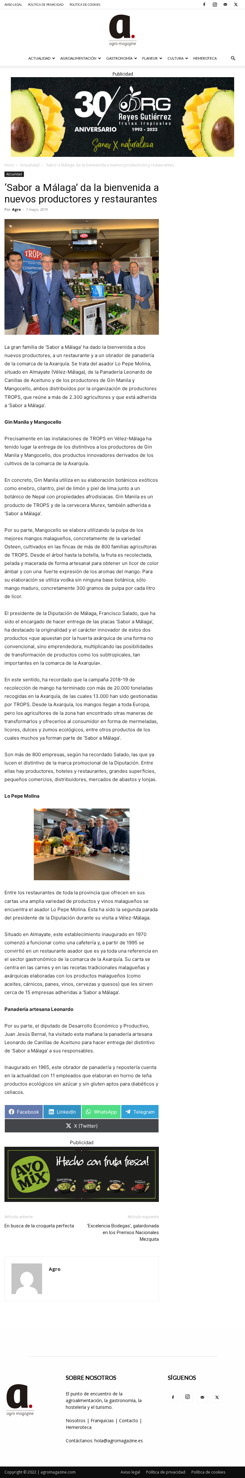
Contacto (129, 1420)
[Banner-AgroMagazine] (122, 117)
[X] (236, 4)
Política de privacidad (45, 4)
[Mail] (225, 4)
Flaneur (150, 58)
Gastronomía (119, 58)
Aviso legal (13, 4)
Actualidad (39, 58)
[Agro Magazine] (122, 30)
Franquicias (102, 1420)
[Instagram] (214, 4)
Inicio (9, 165)
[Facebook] (204, 4)
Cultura (175, 58)
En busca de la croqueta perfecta (39, 1226)
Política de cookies (85, 4)
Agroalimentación (78, 58)
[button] (233, 58)
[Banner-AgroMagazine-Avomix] (81, 1174)
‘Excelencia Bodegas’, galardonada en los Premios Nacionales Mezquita (123, 1232)
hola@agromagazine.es (118, 1441)
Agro (16, 209)
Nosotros (75, 1420)
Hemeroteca (205, 58)
